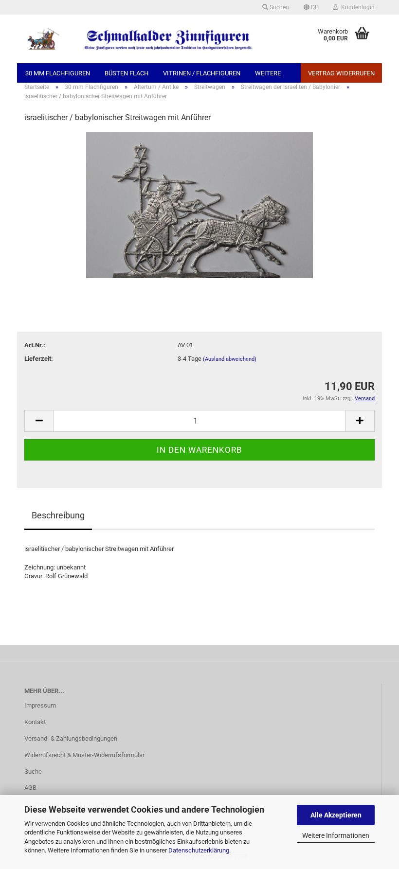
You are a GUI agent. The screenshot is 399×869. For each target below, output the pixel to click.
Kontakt (35, 722)
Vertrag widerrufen (341, 73)
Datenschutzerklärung (198, 850)
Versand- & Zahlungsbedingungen (70, 738)
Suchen (278, 7)
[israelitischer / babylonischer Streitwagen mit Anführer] (199, 204)
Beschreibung (58, 515)
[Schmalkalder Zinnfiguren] (138, 39)
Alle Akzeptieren (336, 815)
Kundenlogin (356, 7)
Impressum (40, 705)
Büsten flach (126, 73)
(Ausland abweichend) (229, 359)
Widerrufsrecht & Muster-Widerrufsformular (84, 755)
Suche (33, 771)
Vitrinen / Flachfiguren (201, 73)
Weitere (268, 73)
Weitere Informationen (335, 835)
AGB (30, 787)
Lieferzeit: (38, 358)
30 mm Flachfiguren (57, 73)
